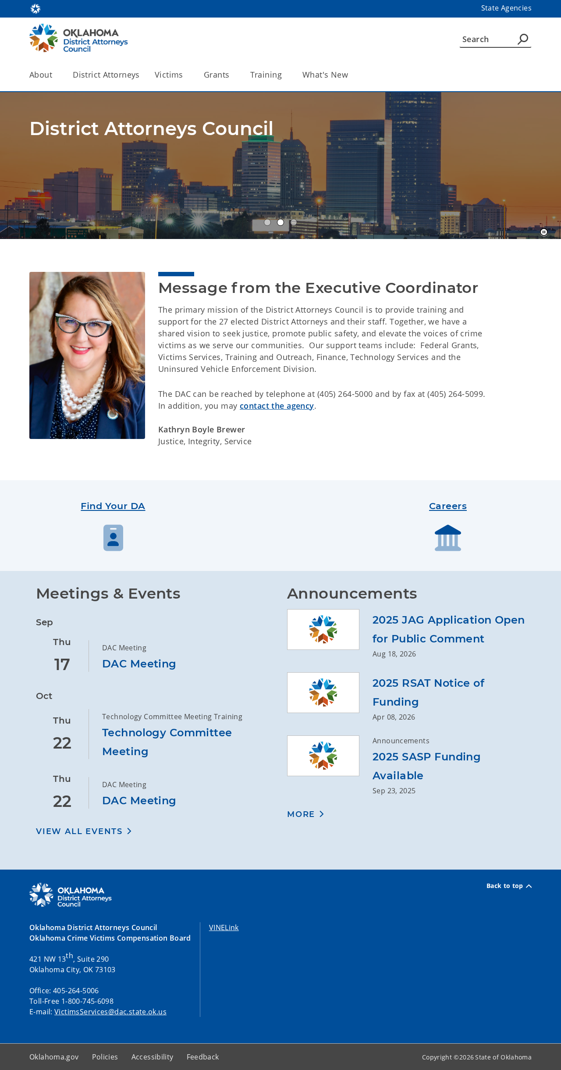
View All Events (79, 831)
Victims (169, 74)
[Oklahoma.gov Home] (35, 8)
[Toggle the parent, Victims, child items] (186, 75)
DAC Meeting (139, 663)
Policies (105, 1057)
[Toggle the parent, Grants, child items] (232, 75)
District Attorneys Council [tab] (267, 222)
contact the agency (277, 405)
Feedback (203, 1057)
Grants (217, 74)
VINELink (224, 927)
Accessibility (152, 1057)
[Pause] (544, 232)
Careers (448, 505)
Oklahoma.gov (54, 1057)
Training (266, 74)
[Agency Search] (523, 39)
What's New (325, 74)
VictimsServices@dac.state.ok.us (110, 1011)
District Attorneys (106, 74)
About (40, 74)
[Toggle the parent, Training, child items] (285, 75)
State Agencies (506, 8)
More (301, 814)
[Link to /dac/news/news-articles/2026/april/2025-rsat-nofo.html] (330, 697)
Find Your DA (113, 505)
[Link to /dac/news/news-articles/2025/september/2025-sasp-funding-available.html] (330, 765)
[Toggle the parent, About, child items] (55, 75)
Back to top (504, 886)
